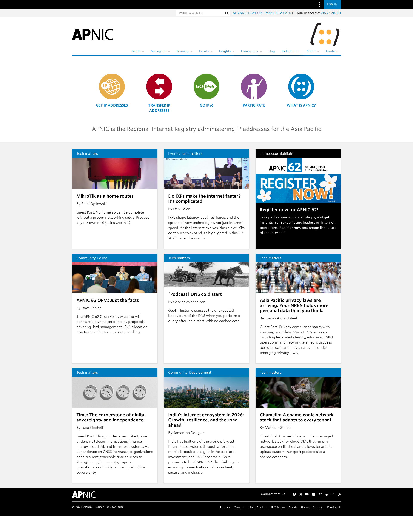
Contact (331, 51)
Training (182, 51)
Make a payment (279, 13)
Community (249, 51)
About (311, 51)
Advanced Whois (247, 13)
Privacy (225, 507)
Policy (102, 258)
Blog (271, 51)
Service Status (299, 507)
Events (204, 51)
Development (200, 372)
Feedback (334, 507)
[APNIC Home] (92, 34)
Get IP (136, 51)
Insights (225, 51)
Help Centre (290, 51)
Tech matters (87, 154)
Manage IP (158, 51)
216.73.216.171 (331, 13)
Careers (318, 507)
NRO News (277, 507)
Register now (290, 228)
